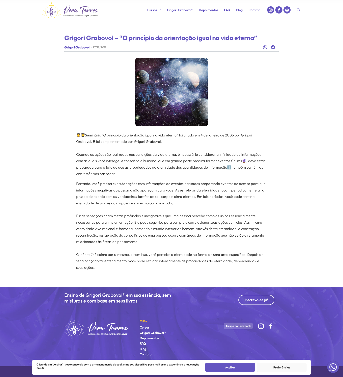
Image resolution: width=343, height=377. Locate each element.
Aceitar (230, 367)
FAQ (227, 10)
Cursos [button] (152, 10)
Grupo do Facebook (238, 326)
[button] (299, 10)
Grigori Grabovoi (77, 47)
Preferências (281, 367)
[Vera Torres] (96, 327)
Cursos (144, 327)
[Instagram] (270, 10)
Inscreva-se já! (256, 300)
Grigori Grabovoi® (180, 10)
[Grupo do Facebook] (287, 10)
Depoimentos (208, 10)
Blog (239, 10)
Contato (254, 10)
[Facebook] (278, 10)
